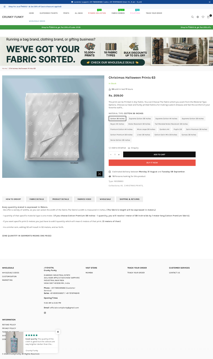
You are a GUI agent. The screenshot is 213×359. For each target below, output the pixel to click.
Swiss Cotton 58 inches (120, 140)
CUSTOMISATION (9, 276)
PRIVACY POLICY (9, 328)
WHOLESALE (105, 199)
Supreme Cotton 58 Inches (193, 119)
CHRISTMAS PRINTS (133, 185)
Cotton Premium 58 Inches (121, 135)
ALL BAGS (79, 13)
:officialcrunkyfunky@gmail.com (64, 308)
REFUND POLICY (9, 325)
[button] (58, 332)
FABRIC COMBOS (118, 11)
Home (4, 68)
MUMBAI (89, 273)
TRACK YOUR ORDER (154, 13)
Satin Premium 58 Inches (196, 129)
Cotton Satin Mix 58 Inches (166, 135)
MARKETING (7, 280)
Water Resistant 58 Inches (139, 124)
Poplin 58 (178, 129)
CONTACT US (174, 273)
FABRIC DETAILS (37, 199)
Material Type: (126, 113)
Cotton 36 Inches (117, 119)
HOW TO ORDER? (13, 199)
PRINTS (66, 13)
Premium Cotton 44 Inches (121, 129)
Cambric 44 (164, 129)
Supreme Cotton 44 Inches (166, 119)
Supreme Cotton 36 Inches (140, 119)
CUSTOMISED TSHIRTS (49, 13)
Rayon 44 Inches (117, 124)
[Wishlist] (203, 17)
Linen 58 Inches (143, 135)
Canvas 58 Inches (189, 135)
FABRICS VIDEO (84, 199)
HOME (31, 13)
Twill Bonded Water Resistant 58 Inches (171, 124)
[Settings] (197, 17)
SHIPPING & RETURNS (130, 199)
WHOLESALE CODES (10, 273)
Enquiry (135, 148)
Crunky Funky (14, 17)
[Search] (192, 17)
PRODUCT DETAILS (60, 199)
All (121, 185)
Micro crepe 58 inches (146, 129)
